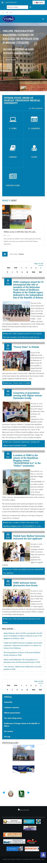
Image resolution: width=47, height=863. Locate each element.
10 (27, 272)
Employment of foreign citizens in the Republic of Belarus (21, 725)
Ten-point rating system (13, 718)
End (40, 272)
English (40, 2)
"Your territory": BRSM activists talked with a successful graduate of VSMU (22, 668)
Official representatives (12, 713)
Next (33, 272)
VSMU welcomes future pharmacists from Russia (25, 584)
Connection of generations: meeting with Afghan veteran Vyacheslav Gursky (27, 395)
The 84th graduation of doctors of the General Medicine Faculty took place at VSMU (22, 654)
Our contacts (8, 731)
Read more (10, 60)
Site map (7, 737)
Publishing (8, 697)
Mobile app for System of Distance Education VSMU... (21, 233)
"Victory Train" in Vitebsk (26, 347)
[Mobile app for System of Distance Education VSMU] (17, 217)
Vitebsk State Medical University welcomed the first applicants (29, 537)
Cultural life (8, 702)
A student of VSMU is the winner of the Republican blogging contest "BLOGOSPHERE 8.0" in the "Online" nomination (27, 460)
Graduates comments (11, 707)
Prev (15, 268)
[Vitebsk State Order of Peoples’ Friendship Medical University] (14, 19)
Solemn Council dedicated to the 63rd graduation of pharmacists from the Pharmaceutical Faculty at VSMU (22, 661)
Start (8, 268)
